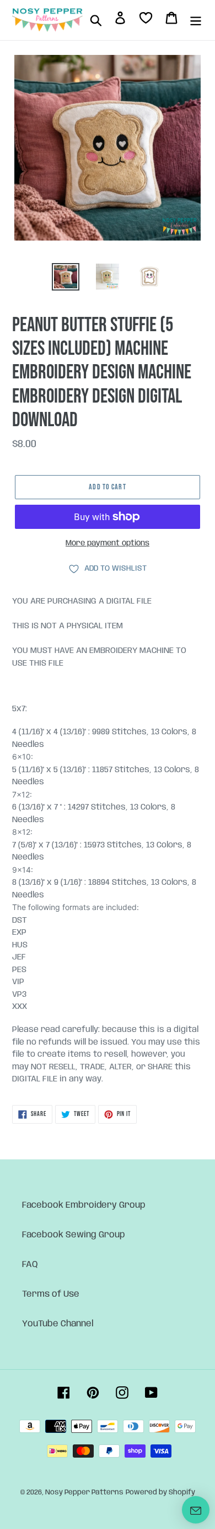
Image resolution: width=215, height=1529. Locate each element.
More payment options (107, 543)
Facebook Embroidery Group (84, 1205)
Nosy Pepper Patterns (84, 1492)
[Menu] (196, 20)
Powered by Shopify (160, 1492)
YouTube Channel (58, 1324)
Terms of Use (50, 1294)
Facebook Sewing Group (73, 1235)
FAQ (30, 1264)
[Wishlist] (145, 20)
